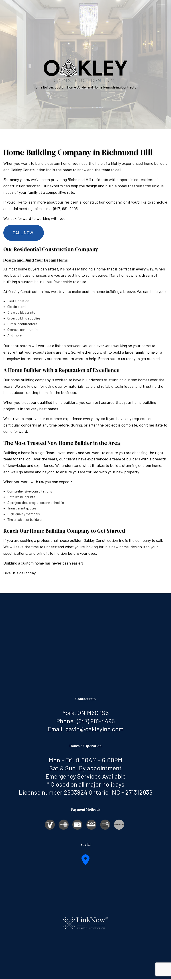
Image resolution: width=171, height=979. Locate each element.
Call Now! (24, 232)
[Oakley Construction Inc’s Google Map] (85, 862)
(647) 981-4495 (96, 721)
